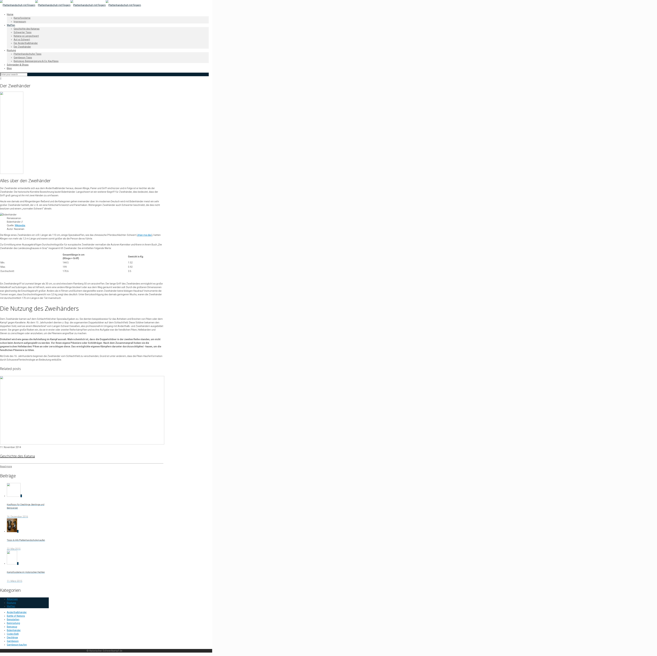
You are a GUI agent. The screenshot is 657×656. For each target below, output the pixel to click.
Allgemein (12, 599)
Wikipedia (20, 225)
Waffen (11, 606)
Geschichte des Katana (17, 456)
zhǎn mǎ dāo (144, 235)
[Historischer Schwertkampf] (70, 5)
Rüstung (11, 602)
